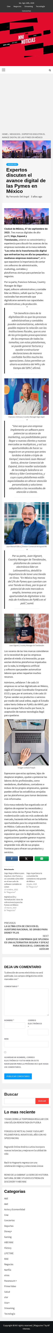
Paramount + (10, 1280)
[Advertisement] (26, 101)
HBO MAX (8, 1242)
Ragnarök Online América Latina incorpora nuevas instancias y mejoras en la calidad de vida (25, 1150)
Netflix (7, 1269)
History (7, 1247)
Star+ (7, 1302)
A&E (6, 1198)
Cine (8, 6)
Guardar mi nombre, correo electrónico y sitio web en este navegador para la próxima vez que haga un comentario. (26, 1062)
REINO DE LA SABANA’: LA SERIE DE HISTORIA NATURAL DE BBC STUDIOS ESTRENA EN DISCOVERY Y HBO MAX (26, 1178)
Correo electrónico (34, 1023)
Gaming (8, 1236)
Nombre (9, 1020)
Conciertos (26, 10)
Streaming (28, 6)
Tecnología (40, 6)
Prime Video (10, 1286)
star (6, 1297)
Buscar (11, 1094)
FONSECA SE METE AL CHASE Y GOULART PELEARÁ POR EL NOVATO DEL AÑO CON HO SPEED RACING (25, 1135)
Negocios (17, 6)
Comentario (11, 986)
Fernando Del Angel (19, 196)
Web (6, 1038)
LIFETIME (8, 1253)
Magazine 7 (39, 1325)
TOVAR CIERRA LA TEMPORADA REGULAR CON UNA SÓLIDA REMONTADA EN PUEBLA (26, 1121)
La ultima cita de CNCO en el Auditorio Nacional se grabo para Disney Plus (26, 928)
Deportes (8, 1225)
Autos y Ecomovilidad (14, 1209)
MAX (6, 1258)
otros (6, 1275)
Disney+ (8, 1231)
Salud (7, 1291)
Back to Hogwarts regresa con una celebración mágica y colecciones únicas (23, 1164)
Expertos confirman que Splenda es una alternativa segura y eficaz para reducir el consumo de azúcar (26, 942)
